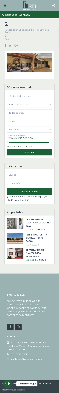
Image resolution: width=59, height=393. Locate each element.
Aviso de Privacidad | (43, 383)
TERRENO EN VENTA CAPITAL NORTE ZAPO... (36, 237)
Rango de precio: (16, 136)
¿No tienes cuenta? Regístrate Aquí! (25, 196)
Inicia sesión (29, 191)
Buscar (29, 152)
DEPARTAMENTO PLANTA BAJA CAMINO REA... (38, 222)
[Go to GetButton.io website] (8, 390)
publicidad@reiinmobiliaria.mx (26, 359)
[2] (29, 64)
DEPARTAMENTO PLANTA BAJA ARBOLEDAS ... (34, 253)
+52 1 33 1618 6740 (19, 354)
